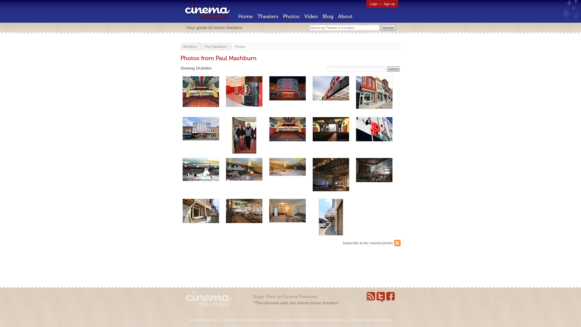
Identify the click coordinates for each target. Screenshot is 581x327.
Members (190, 46)
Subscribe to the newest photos (367, 243)
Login (374, 4)
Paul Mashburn (216, 46)
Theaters (268, 16)
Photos (291, 16)
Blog (328, 16)
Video (311, 16)
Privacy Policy (360, 320)
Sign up (389, 4)
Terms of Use (381, 320)
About (345, 16)
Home (245, 16)
